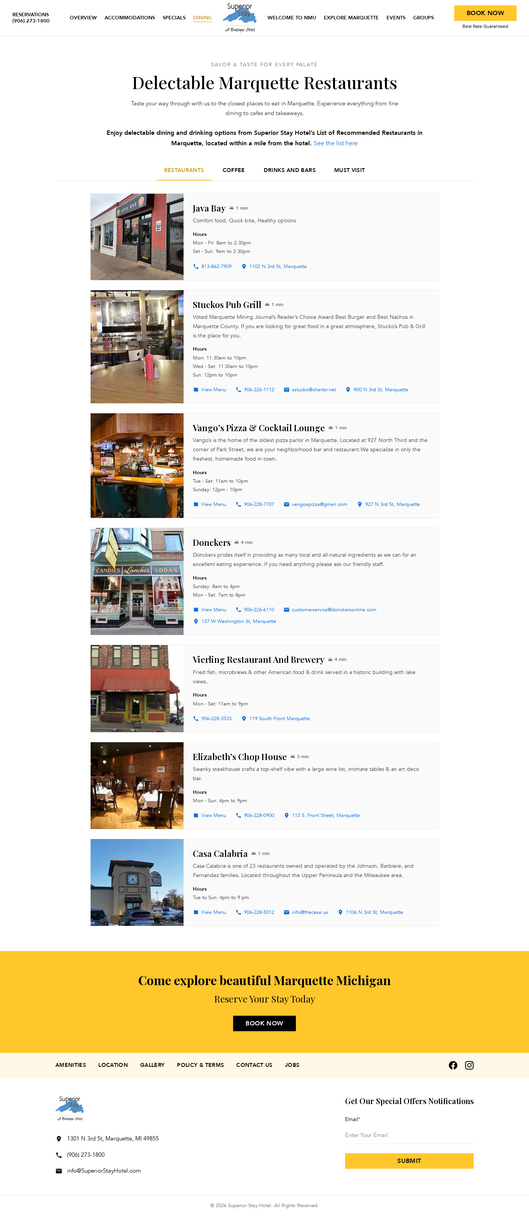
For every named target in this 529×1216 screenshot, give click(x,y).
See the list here (336, 143)
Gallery (152, 1065)
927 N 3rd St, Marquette (392, 504)
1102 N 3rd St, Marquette (278, 266)
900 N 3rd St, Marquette (381, 389)
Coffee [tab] (234, 170)
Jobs (292, 1065)
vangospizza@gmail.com (319, 504)
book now (264, 1023)
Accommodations (130, 17)
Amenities (70, 1065)
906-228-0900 (259, 815)
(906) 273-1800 (86, 1155)
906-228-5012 (259, 912)
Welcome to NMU (292, 17)
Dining (202, 17)
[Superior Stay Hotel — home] (240, 18)
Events (395, 17)
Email (352, 1119)
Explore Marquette (351, 17)
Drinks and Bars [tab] (290, 170)
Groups (423, 17)
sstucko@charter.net (314, 389)
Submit (409, 1161)
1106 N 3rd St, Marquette (374, 912)
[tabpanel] (264, 559)
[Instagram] (469, 1065)
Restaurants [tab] (184, 170)
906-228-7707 (259, 504)
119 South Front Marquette (279, 718)
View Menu (213, 389)
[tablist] (264, 171)
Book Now (485, 13)
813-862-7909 (216, 266)
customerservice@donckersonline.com (334, 609)
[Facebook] (453, 1065)
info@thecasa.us (310, 912)
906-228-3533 (216, 718)
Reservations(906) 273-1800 (31, 18)
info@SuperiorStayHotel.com (104, 1171)
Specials (174, 17)
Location (113, 1065)
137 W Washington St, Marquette (238, 621)
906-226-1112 (259, 389)
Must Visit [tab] (349, 170)
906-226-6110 (259, 609)
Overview (83, 17)
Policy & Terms (200, 1065)
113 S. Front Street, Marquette (326, 815)
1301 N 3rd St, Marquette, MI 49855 (113, 1138)
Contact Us (254, 1065)
